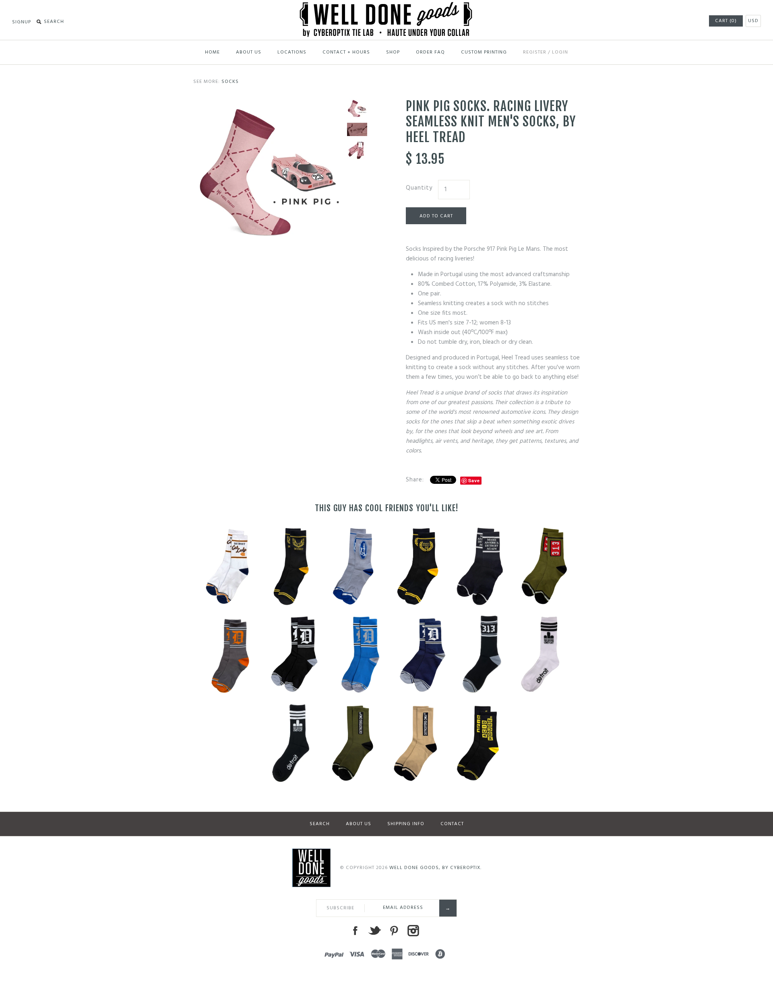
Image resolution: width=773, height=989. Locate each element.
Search (320, 824)
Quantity (419, 188)
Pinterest (394, 930)
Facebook (355, 930)
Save (474, 480)
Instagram (413, 930)
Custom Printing (484, 52)
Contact (452, 824)
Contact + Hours (346, 52)
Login (560, 52)
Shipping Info (405, 824)
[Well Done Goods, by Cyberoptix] (386, 7)
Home (212, 52)
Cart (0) (726, 21)
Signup (21, 22)
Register (534, 52)
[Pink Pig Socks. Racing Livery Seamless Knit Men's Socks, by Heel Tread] (268, 103)
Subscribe (340, 908)
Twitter (374, 930)
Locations (291, 52)
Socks (230, 82)
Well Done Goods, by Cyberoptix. (435, 868)
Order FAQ (430, 52)
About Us (248, 52)
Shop (393, 52)
